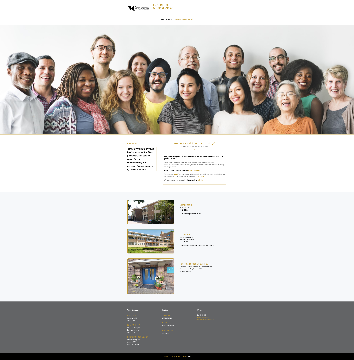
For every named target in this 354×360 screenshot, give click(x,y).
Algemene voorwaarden (205, 319)
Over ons (169, 19)
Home (162, 19)
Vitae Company (193, 170)
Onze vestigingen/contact (182, 19)
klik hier (200, 180)
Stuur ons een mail (168, 326)
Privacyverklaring (203, 317)
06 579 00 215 (202, 176)
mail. (176, 174)
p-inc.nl (189, 356)
